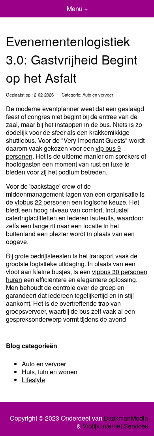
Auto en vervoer (98, 94)
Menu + (77, 8)
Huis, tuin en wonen (49, 371)
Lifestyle (33, 379)
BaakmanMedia (126, 418)
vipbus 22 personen (42, 202)
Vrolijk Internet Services (115, 426)
